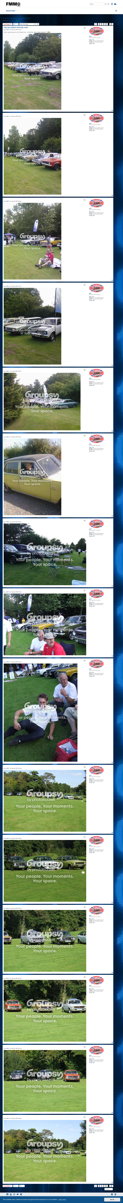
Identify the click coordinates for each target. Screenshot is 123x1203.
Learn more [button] (62, 1199)
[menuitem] (112, 4)
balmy (17, 20)
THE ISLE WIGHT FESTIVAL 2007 (16, 18)
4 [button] (104, 24)
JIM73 (90, 36)
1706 (93, 39)
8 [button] (110, 24)
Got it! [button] (112, 1199)
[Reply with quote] (84, 28)
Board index (10, 11)
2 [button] (100, 24)
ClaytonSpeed (12, 20)
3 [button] (102, 24)
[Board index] (13, 4)
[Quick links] (116, 10)
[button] (95, 24)
